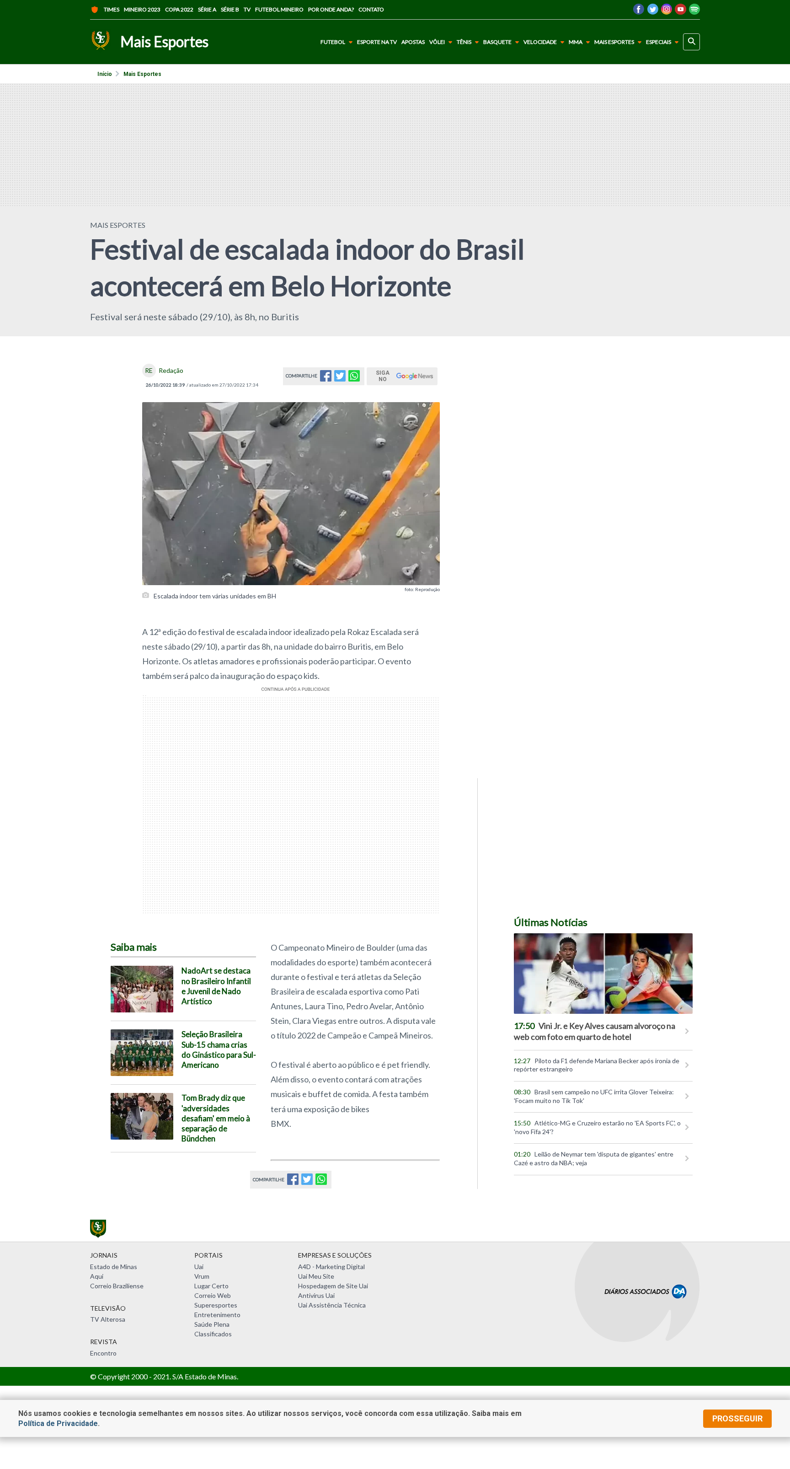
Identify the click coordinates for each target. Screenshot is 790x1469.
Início (104, 74)
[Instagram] (666, 11)
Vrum (201, 1276)
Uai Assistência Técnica (332, 1305)
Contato (371, 9)
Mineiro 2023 (142, 9)
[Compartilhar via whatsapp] (354, 378)
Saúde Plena (212, 1324)
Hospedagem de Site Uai (333, 1286)
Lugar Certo (211, 1286)
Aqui (96, 1276)
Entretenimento (217, 1314)
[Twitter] (652, 11)
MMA (575, 41)
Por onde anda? (331, 9)
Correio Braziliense (117, 1286)
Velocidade (540, 41)
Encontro (103, 1353)
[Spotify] (694, 11)
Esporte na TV (377, 42)
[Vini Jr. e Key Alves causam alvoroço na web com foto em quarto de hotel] (603, 973)
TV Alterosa (107, 1319)
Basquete (497, 41)
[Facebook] (638, 11)
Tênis (464, 41)
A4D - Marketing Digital (331, 1266)
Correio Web (212, 1295)
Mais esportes (142, 74)
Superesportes (215, 1305)
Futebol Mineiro (279, 9)
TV (247, 9)
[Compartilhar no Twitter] (340, 378)
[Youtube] (680, 11)
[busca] (691, 41)
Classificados (213, 1334)
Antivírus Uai (316, 1295)
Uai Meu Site (316, 1276)
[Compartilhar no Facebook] (325, 378)
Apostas (413, 42)
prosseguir (737, 1418)
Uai (198, 1266)
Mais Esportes (614, 41)
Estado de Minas (113, 1266)
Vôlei (437, 41)
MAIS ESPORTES (117, 225)
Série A (207, 9)
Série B (230, 9)
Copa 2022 (179, 9)
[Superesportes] (100, 42)
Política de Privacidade (58, 1423)
